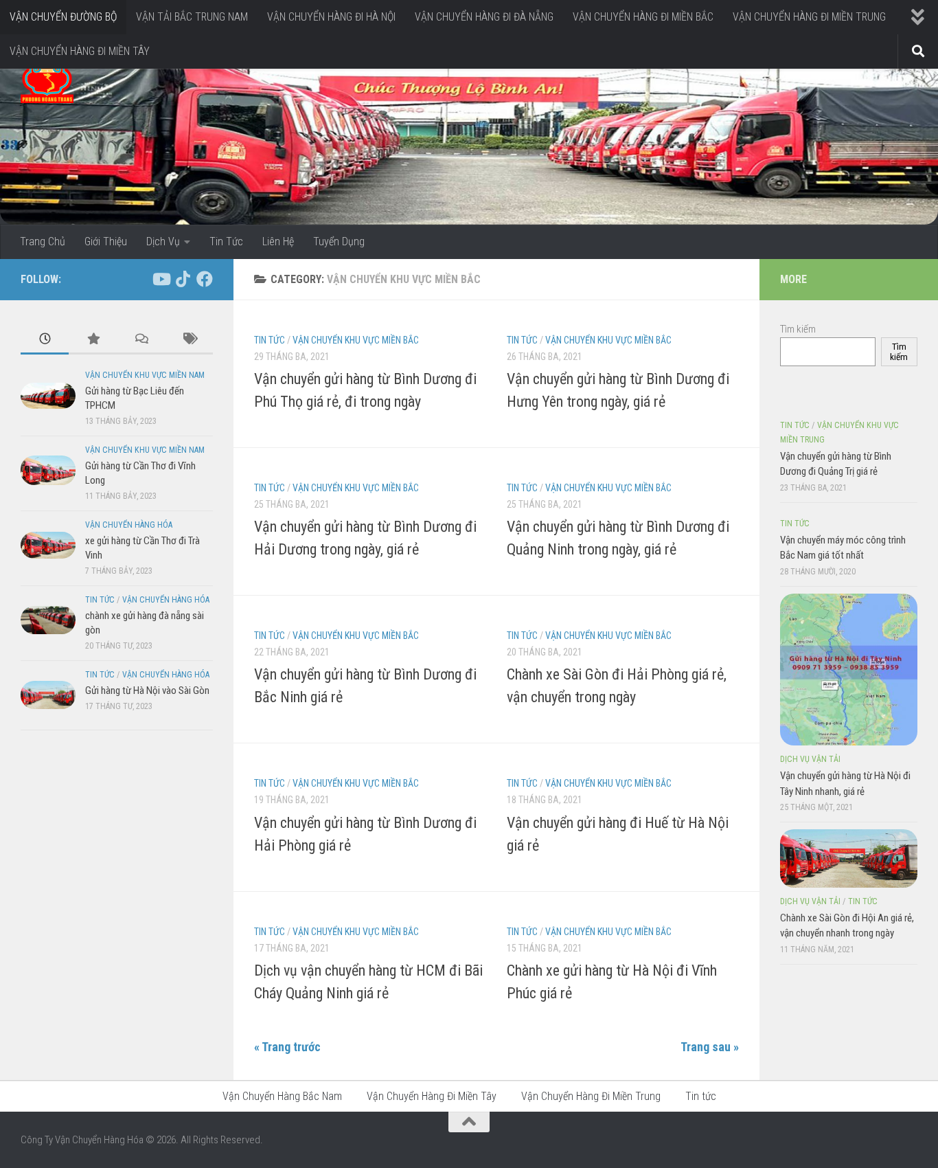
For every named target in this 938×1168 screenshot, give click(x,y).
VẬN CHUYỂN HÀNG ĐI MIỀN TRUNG (809, 16)
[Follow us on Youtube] (160, 279)
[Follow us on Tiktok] (182, 279)
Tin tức (269, 340)
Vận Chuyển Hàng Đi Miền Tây (431, 1096)
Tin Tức (226, 241)
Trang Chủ (42, 241)
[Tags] (189, 340)
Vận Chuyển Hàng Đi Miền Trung (591, 1096)
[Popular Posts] (93, 340)
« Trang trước (287, 1047)
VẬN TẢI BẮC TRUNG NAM (192, 16)
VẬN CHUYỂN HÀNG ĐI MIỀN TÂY (80, 51)
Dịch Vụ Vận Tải (810, 759)
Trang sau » (709, 1047)
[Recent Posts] (45, 340)
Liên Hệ (278, 241)
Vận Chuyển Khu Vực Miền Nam (145, 375)
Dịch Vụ (163, 241)
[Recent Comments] (141, 340)
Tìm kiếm (798, 329)
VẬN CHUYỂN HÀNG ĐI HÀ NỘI (331, 16)
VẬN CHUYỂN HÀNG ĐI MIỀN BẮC (643, 16)
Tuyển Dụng (339, 241)
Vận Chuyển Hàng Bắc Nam (282, 1096)
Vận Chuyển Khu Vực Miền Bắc (356, 340)
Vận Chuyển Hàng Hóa (128, 525)
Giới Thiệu (105, 241)
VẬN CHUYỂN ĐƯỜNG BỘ (63, 16)
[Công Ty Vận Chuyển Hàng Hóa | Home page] (47, 82)
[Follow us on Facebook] (204, 279)
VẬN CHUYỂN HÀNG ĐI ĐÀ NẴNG (484, 16)
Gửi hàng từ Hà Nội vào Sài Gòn (147, 690)
